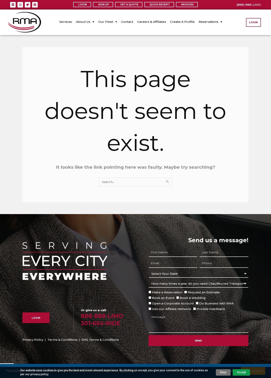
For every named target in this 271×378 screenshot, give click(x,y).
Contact (127, 22)
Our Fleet (105, 22)
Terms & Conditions (62, 340)
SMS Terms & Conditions (100, 340)
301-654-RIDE (100, 323)
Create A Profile (182, 22)
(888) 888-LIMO (248, 5)
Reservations (208, 22)
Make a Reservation (167, 292)
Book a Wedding (193, 298)
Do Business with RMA (216, 303)
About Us (83, 22)
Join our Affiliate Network (171, 309)
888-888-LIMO (102, 315)
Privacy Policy (32, 340)
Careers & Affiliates (151, 22)
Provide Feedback (211, 309)
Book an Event (163, 298)
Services (65, 22)
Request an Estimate (204, 292)
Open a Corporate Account (173, 303)
